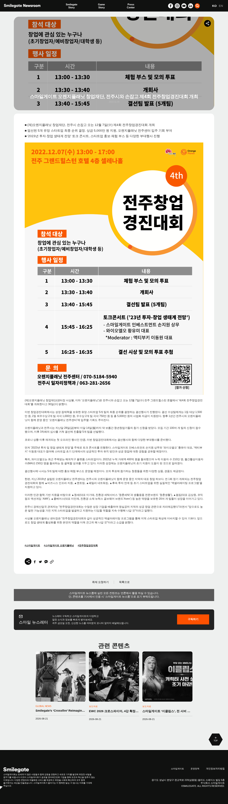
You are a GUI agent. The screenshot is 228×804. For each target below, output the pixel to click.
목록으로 (124, 582)
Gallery (131, 6)
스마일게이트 (177, 768)
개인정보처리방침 (215, 768)
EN (221, 6)
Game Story (101, 6)
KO (214, 6)
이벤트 (69, 13)
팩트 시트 (71, 6)
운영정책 (195, 768)
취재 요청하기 (100, 582)
